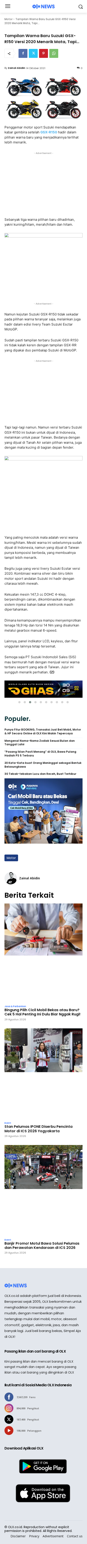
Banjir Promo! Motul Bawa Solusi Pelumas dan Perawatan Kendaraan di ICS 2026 (41, 1245)
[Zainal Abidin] (10, 878)
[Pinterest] (43, 53)
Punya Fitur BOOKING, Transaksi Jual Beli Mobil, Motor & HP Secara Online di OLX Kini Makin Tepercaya (42, 731)
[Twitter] (33, 53)
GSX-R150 (48, 132)
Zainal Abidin (16, 68)
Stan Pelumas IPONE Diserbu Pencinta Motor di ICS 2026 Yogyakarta (38, 1128)
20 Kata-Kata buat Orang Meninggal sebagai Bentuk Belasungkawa (42, 765)
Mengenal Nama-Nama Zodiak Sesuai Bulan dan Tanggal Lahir (39, 742)
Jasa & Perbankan (15, 1006)
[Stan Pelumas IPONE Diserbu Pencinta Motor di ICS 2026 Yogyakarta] (43, 1073)
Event (7, 1123)
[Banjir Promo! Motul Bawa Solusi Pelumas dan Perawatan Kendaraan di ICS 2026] (43, 1190)
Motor (8, 19)
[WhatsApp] (53, 53)
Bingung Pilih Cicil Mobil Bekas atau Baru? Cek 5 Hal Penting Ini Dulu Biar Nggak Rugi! (42, 1012)
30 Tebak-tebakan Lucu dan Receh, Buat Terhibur (40, 774)
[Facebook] (23, 53)
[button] (19, 702)
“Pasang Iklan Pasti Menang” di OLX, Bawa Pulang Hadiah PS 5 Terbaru (40, 753)
